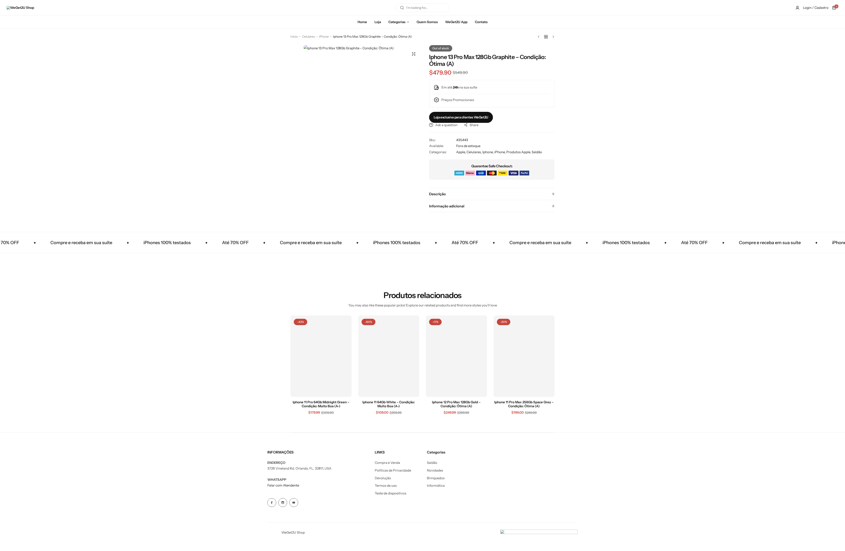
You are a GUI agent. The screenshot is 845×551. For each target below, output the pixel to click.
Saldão (537, 152)
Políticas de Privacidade (393, 470)
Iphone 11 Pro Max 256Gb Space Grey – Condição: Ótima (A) (524, 404)
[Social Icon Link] (271, 502)
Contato (481, 22)
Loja (378, 22)
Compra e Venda (387, 463)
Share (474, 125)
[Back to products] (546, 37)
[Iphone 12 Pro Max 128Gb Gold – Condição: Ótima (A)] (456, 356)
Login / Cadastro (815, 8)
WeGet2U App (456, 22)
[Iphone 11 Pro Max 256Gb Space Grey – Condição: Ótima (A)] (524, 356)
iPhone (324, 37)
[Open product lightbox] (413, 53)
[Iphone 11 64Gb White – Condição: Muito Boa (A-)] (388, 356)
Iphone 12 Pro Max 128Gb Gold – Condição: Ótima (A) (456, 404)
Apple (460, 152)
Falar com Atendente (283, 485)
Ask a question (446, 125)
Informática (436, 486)
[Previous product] (539, 36)
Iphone (487, 152)
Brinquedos (436, 478)
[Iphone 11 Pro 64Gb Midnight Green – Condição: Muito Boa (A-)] (321, 356)
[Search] (402, 7)
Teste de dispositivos (390, 493)
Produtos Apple (518, 152)
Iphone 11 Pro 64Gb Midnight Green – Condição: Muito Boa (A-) (321, 404)
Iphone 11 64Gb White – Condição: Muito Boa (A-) (388, 404)
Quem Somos (427, 22)
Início (294, 37)
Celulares (308, 37)
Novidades (435, 470)
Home (362, 22)
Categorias (396, 22)
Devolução (383, 478)
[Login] (797, 7)
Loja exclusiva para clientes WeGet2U (461, 117)
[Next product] (552, 36)
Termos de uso (386, 486)
